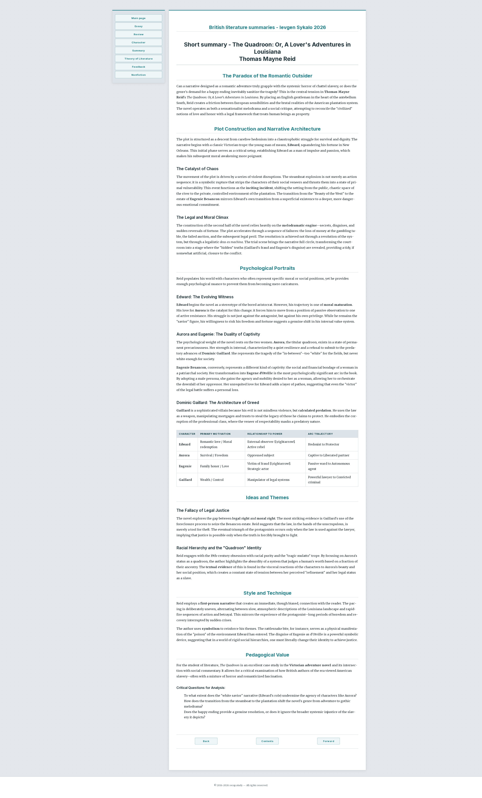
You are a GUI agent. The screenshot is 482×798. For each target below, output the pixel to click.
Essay (139, 26)
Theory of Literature (138, 58)
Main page (138, 18)
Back (206, 741)
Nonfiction (138, 74)
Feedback (138, 66)
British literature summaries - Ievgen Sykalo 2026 (267, 27)
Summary (138, 50)
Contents (267, 741)
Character (139, 42)
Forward (328, 741)
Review (139, 34)
